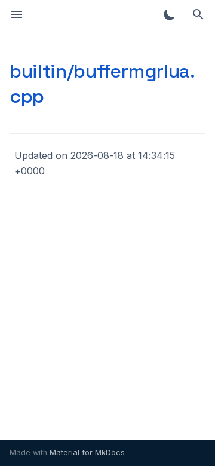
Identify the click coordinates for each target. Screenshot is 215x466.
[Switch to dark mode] (170, 14)
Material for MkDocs (87, 452)
